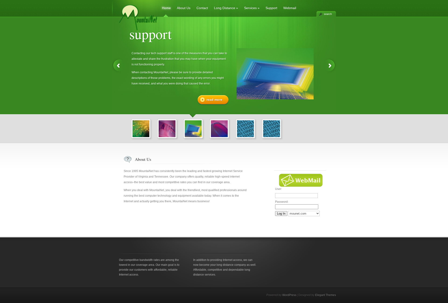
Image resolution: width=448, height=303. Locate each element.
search (328, 14)
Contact (202, 8)
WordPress (289, 295)
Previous (118, 65)
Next (329, 65)
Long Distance (226, 8)
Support (271, 8)
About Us (183, 8)
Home (166, 8)
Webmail (289, 8)
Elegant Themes (325, 295)
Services (251, 8)
